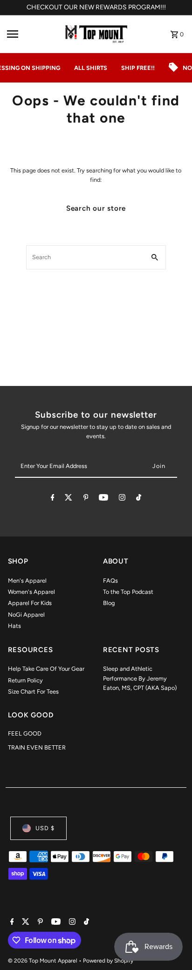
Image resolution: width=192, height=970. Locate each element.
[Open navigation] (30, 34)
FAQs (110, 580)
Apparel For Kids (30, 602)
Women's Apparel (31, 591)
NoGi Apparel (26, 614)
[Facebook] (53, 499)
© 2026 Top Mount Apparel (43, 960)
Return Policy (25, 680)
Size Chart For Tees (33, 691)
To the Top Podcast (128, 591)
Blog (109, 602)
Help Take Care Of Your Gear (46, 668)
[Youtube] (103, 499)
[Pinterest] (86, 499)
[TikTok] (138, 499)
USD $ (45, 828)
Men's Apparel (27, 580)
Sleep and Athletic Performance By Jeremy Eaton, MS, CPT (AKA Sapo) (140, 678)
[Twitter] (68, 499)
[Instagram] (122, 499)
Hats (14, 625)
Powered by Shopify (108, 960)
